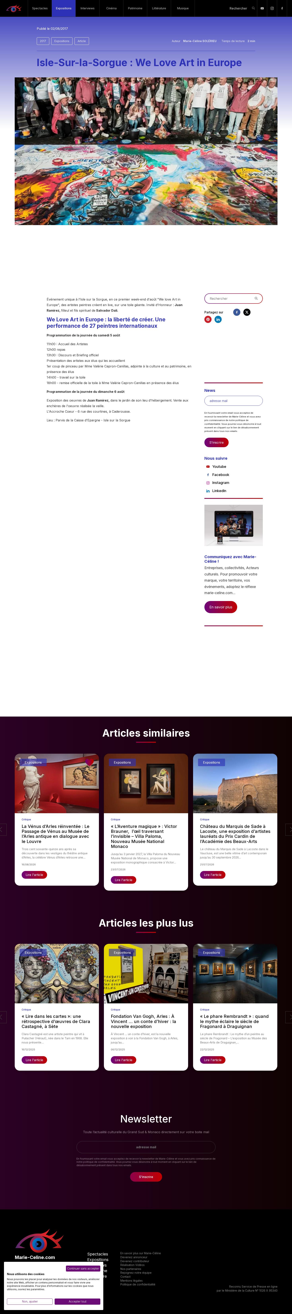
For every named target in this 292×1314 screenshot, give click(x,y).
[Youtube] (262, 8)
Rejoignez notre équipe (136, 1272)
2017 (43, 41)
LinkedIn (219, 491)
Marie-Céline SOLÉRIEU (200, 41)
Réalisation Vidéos (132, 1265)
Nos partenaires (130, 1269)
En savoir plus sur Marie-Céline (140, 1253)
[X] (246, 312)
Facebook (220, 475)
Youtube (219, 466)
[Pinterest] (208, 319)
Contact (125, 1276)
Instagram (220, 483)
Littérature (159, 8)
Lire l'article (34, 875)
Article (82, 41)
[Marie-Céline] (14, 8)
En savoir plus (220, 607)
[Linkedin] (218, 319)
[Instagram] (272, 8)
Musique (183, 8)
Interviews (87, 8)
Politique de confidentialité (137, 1284)
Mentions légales (131, 1280)
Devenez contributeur (134, 1261)
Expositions (64, 8)
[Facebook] (282, 8)
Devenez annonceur (133, 1257)
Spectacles (40, 8)
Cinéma (111, 8)
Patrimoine (135, 8)
